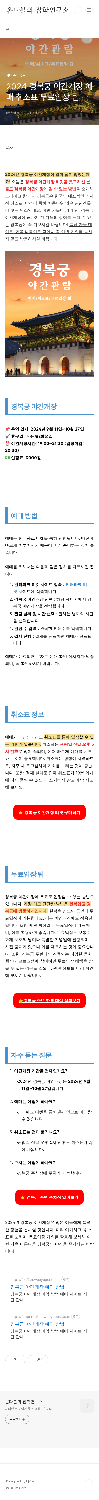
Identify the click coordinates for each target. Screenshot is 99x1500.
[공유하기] (21, 1359)
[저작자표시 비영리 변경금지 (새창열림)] (55, 1359)
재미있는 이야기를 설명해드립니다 (28, 1409)
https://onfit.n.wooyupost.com (35, 1279)
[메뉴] (89, 10)
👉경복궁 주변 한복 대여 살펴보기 (49, 1000)
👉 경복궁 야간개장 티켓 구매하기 (49, 812)
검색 (77, 10)
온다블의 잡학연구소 (37, 10)
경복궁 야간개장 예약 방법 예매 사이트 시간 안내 (48, 1296)
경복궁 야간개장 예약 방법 (37, 1287)
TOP (89, 1483)
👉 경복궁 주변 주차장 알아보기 (49, 1197)
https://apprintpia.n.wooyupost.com (40, 1316)
